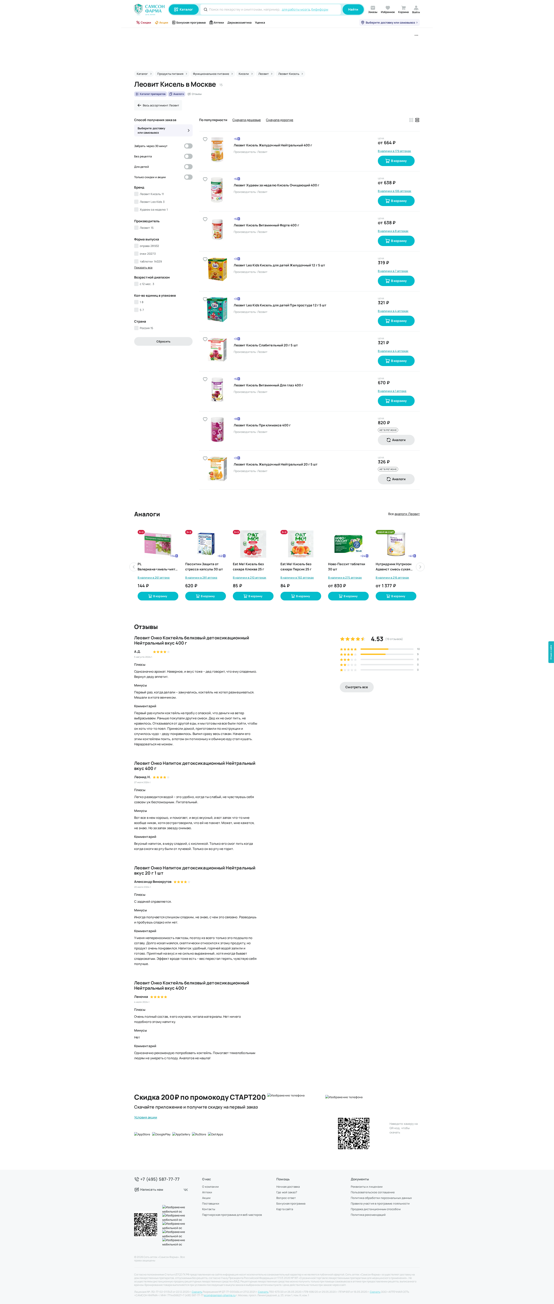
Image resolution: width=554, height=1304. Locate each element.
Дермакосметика (239, 22)
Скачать (197, 1292)
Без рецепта (143, 156)
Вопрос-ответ (286, 1198)
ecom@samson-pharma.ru (219, 1295)
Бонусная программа (191, 22)
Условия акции (145, 1117)
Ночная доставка (288, 1187)
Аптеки (219, 22)
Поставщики (210, 1203)
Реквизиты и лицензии (367, 1187)
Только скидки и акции (150, 177)
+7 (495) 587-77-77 (160, 1179)
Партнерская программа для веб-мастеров (232, 1215)
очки (148, 254)
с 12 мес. (147, 284)
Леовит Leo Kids (152, 202)
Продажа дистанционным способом (376, 1209)
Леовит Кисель (152, 194)
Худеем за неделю (154, 209)
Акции (163, 22)
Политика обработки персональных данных (381, 1198)
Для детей (141, 167)
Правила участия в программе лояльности (380, 1203)
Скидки (146, 22)
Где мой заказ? (286, 1192)
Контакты (208, 1209)
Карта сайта (284, 1209)
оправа (149, 246)
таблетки (151, 261)
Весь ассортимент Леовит (161, 105)
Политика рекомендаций (368, 1215)
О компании (210, 1187)
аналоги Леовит (407, 514)
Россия (146, 328)
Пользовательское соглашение (373, 1192)
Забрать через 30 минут (150, 146)
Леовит (147, 228)
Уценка (260, 22)
